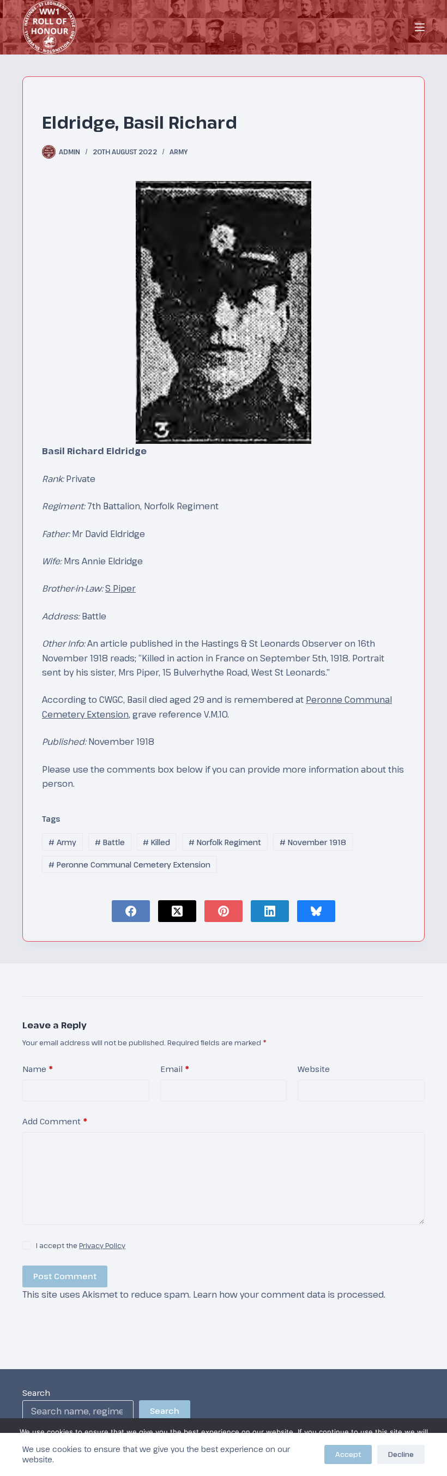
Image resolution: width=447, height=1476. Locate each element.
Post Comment (64, 1275)
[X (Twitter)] (177, 911)
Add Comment (54, 1121)
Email (174, 1068)
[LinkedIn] (270, 911)
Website (314, 1068)
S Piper (120, 588)
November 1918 (313, 842)
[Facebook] (131, 911)
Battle (110, 842)
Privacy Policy (102, 1245)
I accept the (80, 1245)
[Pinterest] (223, 911)
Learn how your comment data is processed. (289, 1294)
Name (37, 1068)
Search (36, 1392)
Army (179, 151)
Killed (156, 842)
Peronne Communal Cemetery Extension (129, 864)
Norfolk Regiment (225, 842)
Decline (401, 1454)
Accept (348, 1454)
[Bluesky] (316, 911)
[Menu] (420, 27)
